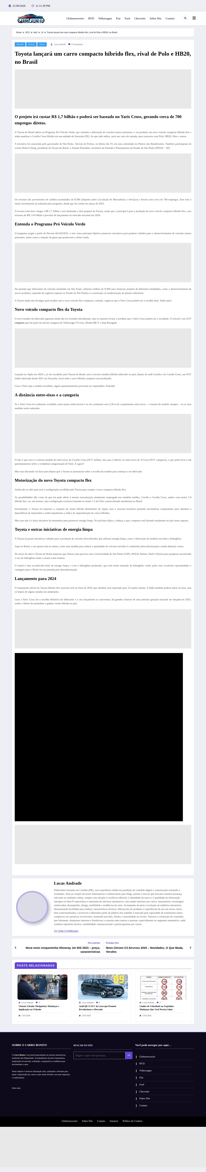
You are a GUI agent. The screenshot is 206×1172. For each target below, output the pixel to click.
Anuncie (114, 1121)
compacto (20, 322)
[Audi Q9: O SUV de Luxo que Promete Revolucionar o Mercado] (103, 987)
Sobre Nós (155, 18)
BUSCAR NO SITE (83, 1045)
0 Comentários (77, 44)
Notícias (31, 44)
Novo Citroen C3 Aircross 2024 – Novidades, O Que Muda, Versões (144, 949)
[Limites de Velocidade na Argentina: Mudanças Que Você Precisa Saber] (163, 987)
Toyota (42, 44)
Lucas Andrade (60, 44)
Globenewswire (75, 18)
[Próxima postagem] (190, 947)
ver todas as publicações (66, 931)
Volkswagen (105, 18)
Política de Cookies (132, 1121)
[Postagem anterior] (16, 947)
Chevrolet (139, 18)
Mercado (20, 44)
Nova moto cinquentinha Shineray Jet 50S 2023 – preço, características (63, 949)
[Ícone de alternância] (194, 18)
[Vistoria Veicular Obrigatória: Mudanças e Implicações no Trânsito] (42, 987)
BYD (91, 18)
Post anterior (94, 943)
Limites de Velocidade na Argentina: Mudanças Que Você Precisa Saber (157, 1007)
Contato (170, 18)
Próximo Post (112, 943)
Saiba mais (16, 1088)
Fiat (118, 18)
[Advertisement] (103, 89)
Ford (127, 18)
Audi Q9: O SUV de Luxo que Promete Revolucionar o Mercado (97, 1007)
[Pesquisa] (185, 18)
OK (129, 1055)
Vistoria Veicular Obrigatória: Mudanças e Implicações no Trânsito (39, 1007)
